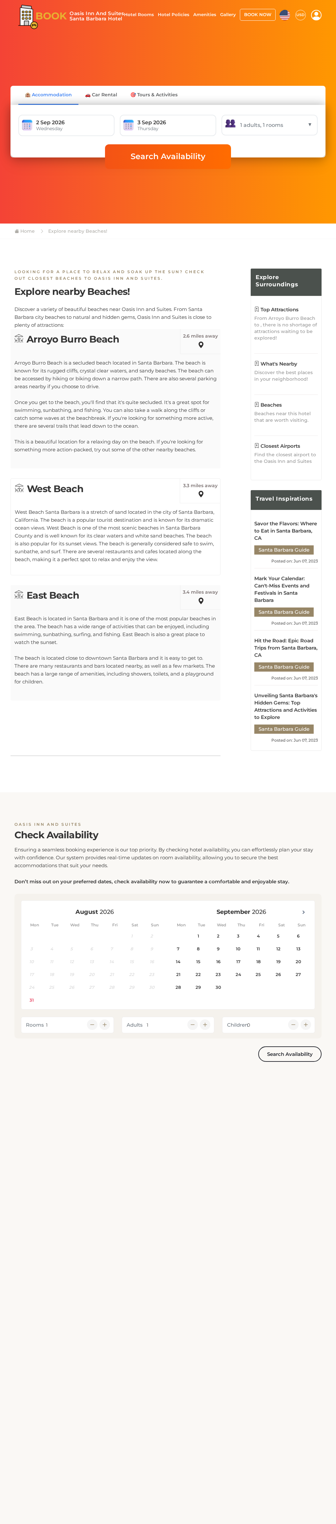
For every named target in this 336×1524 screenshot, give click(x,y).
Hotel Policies (173, 14)
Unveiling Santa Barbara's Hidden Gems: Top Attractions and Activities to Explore (286, 706)
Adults (135, 1025)
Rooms (35, 1025)
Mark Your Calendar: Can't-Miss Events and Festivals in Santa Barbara (281, 589)
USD (300, 14)
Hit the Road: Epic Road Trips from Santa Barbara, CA (286, 647)
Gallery (228, 14)
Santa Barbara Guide (284, 550)
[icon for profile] (316, 15)
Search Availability (168, 156)
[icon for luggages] (285, 14)
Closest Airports (279, 446)
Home (27, 231)
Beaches (270, 405)
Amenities (204, 14)
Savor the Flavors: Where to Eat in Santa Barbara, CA (285, 530)
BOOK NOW (257, 14)
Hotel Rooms (139, 14)
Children (237, 1025)
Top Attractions (279, 309)
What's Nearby (278, 364)
